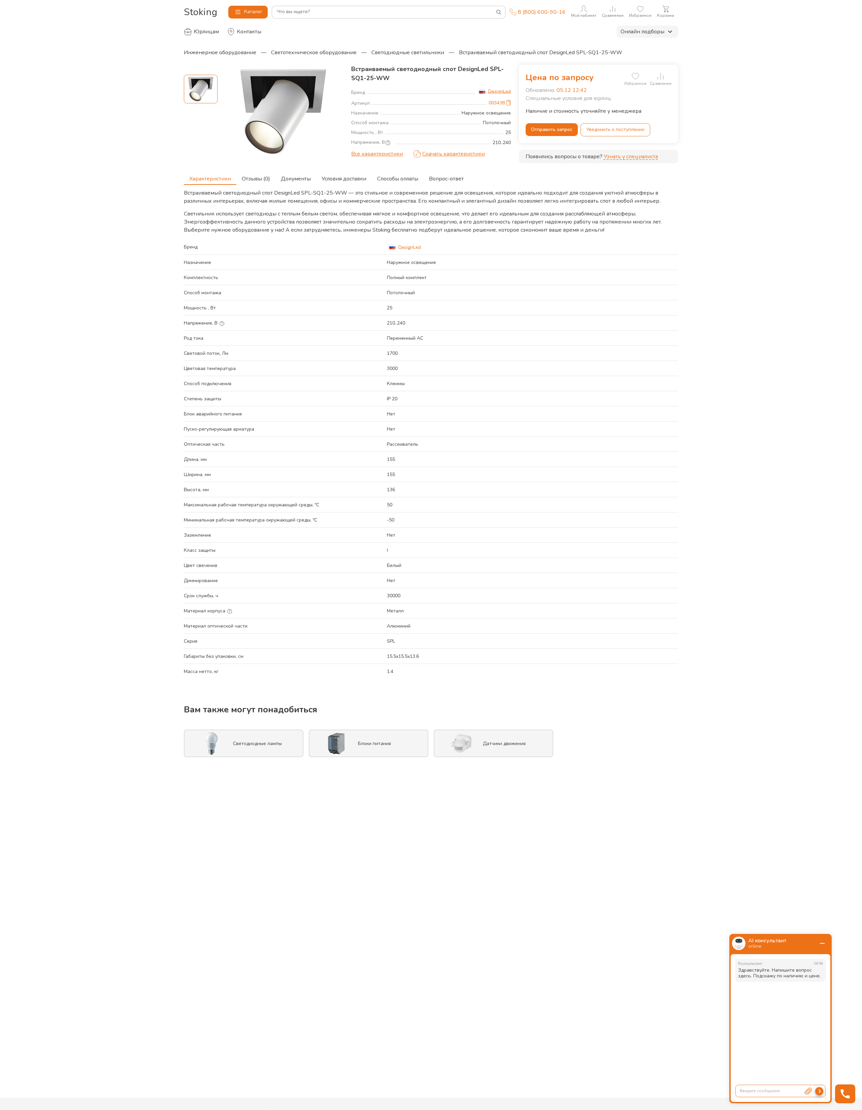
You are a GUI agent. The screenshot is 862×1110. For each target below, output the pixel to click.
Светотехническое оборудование (314, 52)
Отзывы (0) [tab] (256, 178)
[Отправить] (819, 1091)
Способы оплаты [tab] (397, 178)
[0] (635, 76)
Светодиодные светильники (407, 52)
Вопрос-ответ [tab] (446, 178)
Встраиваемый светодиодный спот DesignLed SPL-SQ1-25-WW (540, 52)
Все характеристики (377, 154)
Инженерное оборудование (220, 52)
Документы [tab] (296, 178)
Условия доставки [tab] (344, 178)
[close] (822, 943)
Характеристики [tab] (210, 178)
